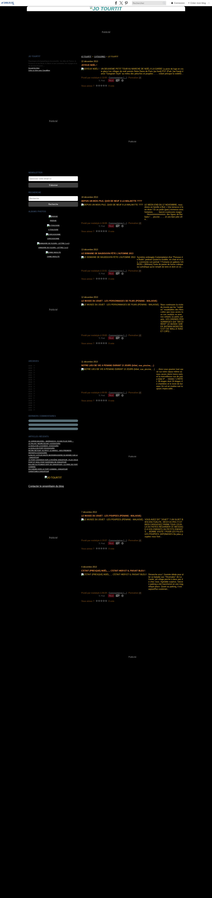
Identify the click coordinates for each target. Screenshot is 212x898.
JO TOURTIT (86, 56)
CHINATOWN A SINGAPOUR (38, 471)
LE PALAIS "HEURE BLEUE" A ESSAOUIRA (44, 443)
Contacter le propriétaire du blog (46, 486)
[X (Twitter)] (121, 3)
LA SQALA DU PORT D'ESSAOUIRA (41, 448)
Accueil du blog (33, 68)
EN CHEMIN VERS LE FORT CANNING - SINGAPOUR (48, 469)
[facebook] (116, 3)
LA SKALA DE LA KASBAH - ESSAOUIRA (43, 446)
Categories (99, 56)
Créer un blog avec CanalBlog (39, 70)
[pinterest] (126, 3)
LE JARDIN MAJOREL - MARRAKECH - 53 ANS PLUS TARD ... (51, 441)
